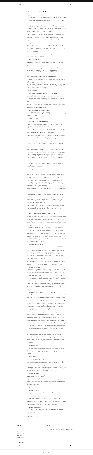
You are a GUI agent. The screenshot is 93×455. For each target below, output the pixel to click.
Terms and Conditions (21, 437)
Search (18, 429)
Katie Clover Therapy (47, 452)
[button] (31, 5)
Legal (18, 439)
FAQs (18, 431)
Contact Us (19, 427)
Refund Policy (43, 169)
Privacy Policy (60, 246)
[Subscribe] (35, 445)
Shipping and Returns (20, 433)
